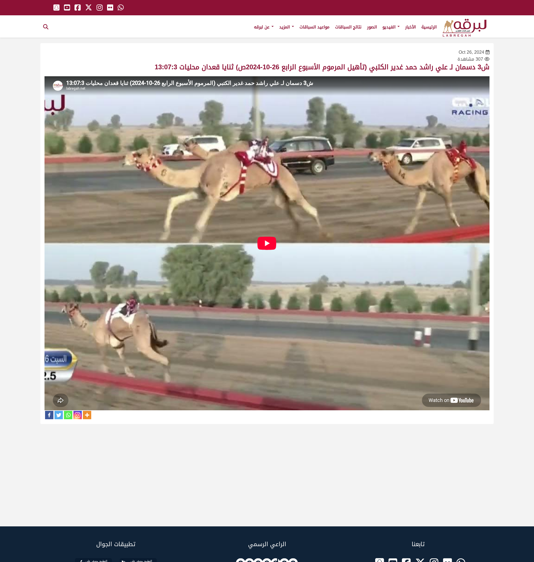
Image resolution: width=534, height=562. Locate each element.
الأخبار (410, 27)
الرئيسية (429, 27)
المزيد (285, 27)
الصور (372, 27)
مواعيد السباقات (315, 27)
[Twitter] (59, 415)
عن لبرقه (262, 27)
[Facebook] (49, 415)
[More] (87, 415)
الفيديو (389, 27)
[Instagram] (77, 415)
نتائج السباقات (348, 27)
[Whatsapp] (68, 415)
